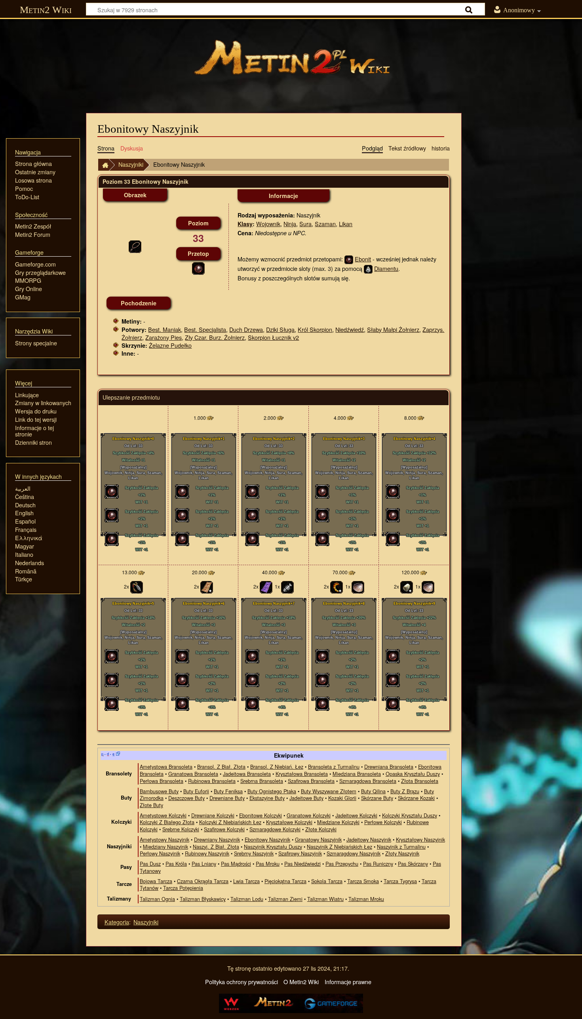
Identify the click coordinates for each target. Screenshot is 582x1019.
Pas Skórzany (413, 863)
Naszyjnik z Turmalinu (401, 846)
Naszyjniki (130, 164)
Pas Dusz (150, 863)
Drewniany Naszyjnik (217, 839)
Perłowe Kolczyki (383, 822)
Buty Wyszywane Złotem (328, 791)
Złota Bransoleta (419, 781)
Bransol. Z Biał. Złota (221, 766)
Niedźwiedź (349, 329)
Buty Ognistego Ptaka (271, 791)
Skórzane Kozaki (416, 798)
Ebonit (363, 259)
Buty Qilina (373, 791)
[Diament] (368, 268)
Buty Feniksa (228, 791)
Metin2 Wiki (46, 9)
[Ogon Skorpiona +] (336, 586)
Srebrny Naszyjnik (254, 853)
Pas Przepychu (341, 863)
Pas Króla (176, 863)
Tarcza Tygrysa (400, 881)
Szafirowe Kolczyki (224, 829)
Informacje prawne (348, 981)
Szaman (325, 223)
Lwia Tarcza (246, 881)
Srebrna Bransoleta (261, 781)
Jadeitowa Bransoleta (247, 773)
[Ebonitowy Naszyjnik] (135, 246)
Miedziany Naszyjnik (165, 846)
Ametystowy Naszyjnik (164, 839)
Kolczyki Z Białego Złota (167, 822)
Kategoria (117, 922)
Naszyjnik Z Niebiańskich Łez (339, 846)
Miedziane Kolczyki (338, 822)
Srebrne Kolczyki (180, 829)
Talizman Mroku (366, 899)
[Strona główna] (291, 61)
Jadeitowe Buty (306, 798)
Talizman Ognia (157, 899)
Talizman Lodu (246, 899)
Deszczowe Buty (186, 798)
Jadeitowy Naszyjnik (368, 839)
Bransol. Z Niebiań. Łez (276, 766)
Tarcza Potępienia (183, 887)
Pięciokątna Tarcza (285, 881)
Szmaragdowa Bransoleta (367, 781)
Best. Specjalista (205, 329)
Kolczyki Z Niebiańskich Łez (230, 822)
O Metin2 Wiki (301, 981)
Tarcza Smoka (363, 881)
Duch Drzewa (246, 329)
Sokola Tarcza (326, 881)
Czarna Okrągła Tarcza (202, 881)
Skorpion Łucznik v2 (273, 337)
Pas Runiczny (378, 863)
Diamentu (386, 268)
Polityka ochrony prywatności (241, 981)
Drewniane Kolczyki (212, 815)
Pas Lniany (204, 863)
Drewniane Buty (227, 798)
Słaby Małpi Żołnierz (393, 329)
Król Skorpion (315, 329)
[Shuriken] (136, 586)
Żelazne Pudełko (170, 345)
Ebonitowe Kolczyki (260, 815)
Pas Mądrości (236, 863)
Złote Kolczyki (321, 829)
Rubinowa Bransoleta (212, 781)
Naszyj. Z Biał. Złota (216, 846)
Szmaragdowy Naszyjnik (353, 853)
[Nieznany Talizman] (266, 586)
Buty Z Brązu (404, 791)
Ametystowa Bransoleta (166, 766)
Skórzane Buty (377, 798)
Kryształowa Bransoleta (302, 773)
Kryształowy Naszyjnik (420, 839)
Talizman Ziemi (285, 899)
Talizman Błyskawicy (203, 899)
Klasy (245, 224)
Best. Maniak (164, 329)
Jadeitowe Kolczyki (356, 815)
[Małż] (358, 586)
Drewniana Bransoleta (388, 766)
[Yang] (210, 417)
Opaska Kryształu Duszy (413, 773)
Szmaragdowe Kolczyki (275, 829)
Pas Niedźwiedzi (302, 863)
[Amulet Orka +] (206, 586)
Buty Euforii (196, 791)
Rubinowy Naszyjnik (207, 853)
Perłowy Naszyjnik (160, 853)
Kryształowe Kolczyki (289, 822)
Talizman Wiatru (325, 899)
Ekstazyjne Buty (267, 798)
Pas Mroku (268, 863)
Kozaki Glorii (342, 798)
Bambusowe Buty (159, 791)
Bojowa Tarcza (156, 881)
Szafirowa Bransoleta (311, 781)
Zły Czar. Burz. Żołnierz (215, 337)
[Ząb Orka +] (406, 586)
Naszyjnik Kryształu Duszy (273, 846)
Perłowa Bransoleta (161, 781)
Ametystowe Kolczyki (163, 815)
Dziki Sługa (280, 329)
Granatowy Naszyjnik (318, 839)
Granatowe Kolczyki (309, 815)
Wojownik (268, 223)
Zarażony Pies (163, 337)
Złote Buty (151, 805)
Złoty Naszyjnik (402, 853)
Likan (345, 223)
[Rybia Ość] (287, 586)
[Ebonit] (198, 267)
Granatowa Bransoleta (193, 773)
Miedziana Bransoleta (357, 773)
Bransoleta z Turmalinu (333, 766)
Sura (305, 223)
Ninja (289, 223)
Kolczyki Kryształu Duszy (409, 815)
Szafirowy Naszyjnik (300, 853)
